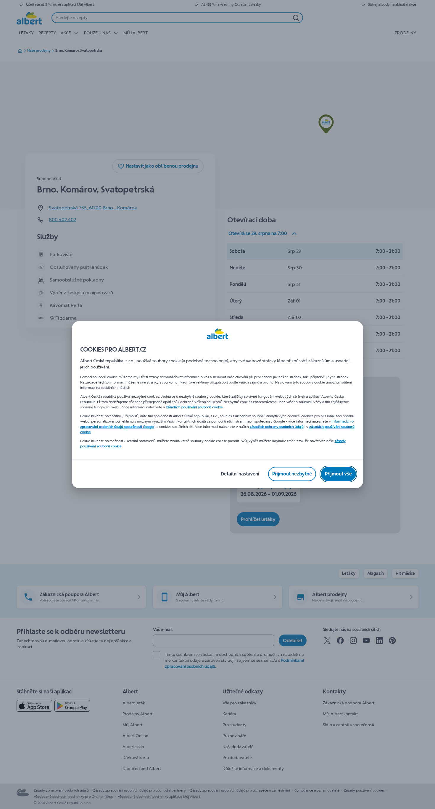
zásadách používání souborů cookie (194, 407)
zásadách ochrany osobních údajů (277, 427)
